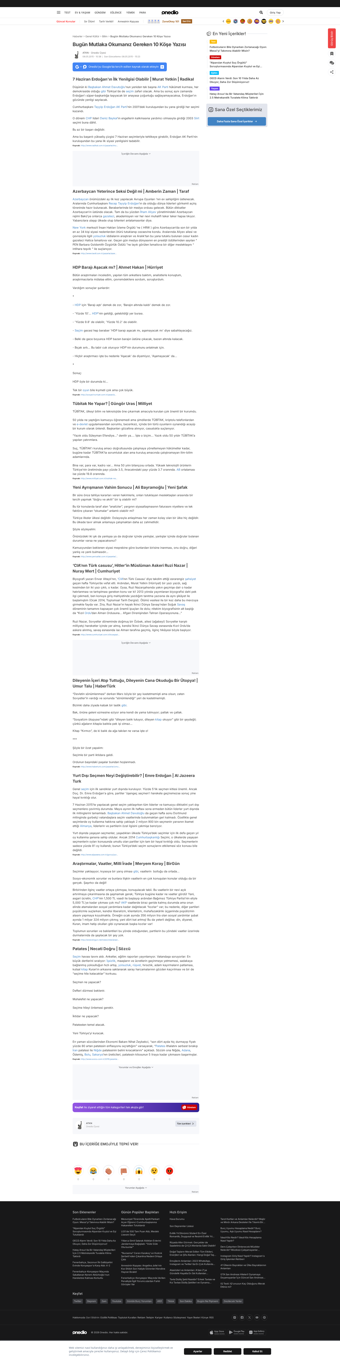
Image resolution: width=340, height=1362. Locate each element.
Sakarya (97, 1054)
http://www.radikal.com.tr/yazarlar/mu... (99, 145)
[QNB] (228, 21)
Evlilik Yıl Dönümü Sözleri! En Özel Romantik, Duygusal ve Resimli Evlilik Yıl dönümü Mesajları (191, 1236)
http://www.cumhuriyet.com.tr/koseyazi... (100, 634)
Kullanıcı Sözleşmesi (175, 1317)
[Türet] (235, 21)
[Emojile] (256, 21)
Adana (186, 1050)
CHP (89, 118)
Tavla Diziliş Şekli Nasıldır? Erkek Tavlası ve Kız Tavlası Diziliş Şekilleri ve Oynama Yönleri (192, 1282)
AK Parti (162, 87)
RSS (211, 1317)
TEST (67, 12)
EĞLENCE (115, 12)
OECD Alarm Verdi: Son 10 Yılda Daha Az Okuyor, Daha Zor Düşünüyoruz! (234, 80)
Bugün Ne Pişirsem (207, 1301)
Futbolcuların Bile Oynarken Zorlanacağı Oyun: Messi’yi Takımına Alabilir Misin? (238, 48)
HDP (78, 305)
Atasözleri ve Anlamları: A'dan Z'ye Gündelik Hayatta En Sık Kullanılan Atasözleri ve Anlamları (188, 1273)
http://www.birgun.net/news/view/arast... (100, 940)
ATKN (94, 52)
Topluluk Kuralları (127, 1317)
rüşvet (137, 965)
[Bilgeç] (242, 21)
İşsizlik (111, 961)
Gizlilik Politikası (108, 1317)
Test (213, 41)
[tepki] (78, 1170)
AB (178, 469)
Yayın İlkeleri (193, 1317)
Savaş (181, 604)
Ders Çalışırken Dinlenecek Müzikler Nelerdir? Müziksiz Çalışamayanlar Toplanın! (240, 1249)
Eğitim (214, 73)
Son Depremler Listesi (182, 1226)
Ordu (88, 613)
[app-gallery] (257, 1332)
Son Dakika (186, 1301)
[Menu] (58, 12)
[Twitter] (249, 1317)
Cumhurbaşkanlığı (148, 837)
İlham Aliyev (148, 212)
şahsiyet (190, 579)
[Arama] (261, 12)
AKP (124, 902)
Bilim (104, 36)
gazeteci (108, 216)
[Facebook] (242, 1317)
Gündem (215, 57)
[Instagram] (235, 1317)
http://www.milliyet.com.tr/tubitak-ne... (99, 478)
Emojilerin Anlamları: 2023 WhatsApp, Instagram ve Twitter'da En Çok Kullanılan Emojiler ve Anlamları (192, 1264)
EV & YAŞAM (82, 12)
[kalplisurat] (278, 21)
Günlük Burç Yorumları (139, 1301)
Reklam (141, 1317)
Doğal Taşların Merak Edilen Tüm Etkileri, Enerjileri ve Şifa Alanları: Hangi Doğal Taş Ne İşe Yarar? (192, 1254)
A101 (159, 1301)
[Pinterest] (264, 1317)
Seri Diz (187, 21)
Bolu (87, 1054)
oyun (86, 390)
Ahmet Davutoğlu (113, 87)
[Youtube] (257, 1317)
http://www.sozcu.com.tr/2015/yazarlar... (100, 1059)
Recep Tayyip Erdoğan (124, 203)
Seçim (79, 330)
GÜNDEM (100, 12)
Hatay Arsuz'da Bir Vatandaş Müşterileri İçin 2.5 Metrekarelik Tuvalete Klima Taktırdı (237, 95)
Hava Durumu (177, 1219)
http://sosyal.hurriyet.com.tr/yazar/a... (98, 394)
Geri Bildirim (92, 1317)
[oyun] (263, 21)
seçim (130, 91)
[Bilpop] (249, 21)
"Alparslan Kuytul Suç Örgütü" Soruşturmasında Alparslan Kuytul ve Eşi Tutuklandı (235, 64)
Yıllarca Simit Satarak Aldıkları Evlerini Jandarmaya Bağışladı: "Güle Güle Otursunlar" (141, 1243)
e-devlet (82, 424)
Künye (204, 1317)
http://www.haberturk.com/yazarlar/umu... (100, 766)
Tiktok (171, 1301)
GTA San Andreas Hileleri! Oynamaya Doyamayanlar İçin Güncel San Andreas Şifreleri (241, 1277)
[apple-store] (218, 1332)
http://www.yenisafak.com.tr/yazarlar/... (99, 556)
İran (75, 1050)
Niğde (98, 1050)
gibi (103, 91)
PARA (142, 12)
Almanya (86, 826)
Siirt (196, 118)
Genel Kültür (92, 36)
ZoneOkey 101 (170, 21)
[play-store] (238, 1332)
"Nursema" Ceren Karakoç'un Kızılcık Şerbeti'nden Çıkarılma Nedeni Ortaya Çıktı (141, 1256)
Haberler (78, 36)
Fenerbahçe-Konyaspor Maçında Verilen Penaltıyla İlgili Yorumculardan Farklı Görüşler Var (143, 1281)
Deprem (91, 1301)
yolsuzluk (99, 236)
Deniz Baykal (108, 118)
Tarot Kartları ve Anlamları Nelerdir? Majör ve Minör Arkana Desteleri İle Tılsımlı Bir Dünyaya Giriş (242, 1222)
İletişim (150, 1317)
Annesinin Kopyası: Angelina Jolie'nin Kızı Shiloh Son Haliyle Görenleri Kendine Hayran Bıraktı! (143, 1268)
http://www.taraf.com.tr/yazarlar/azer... (99, 253)
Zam (104, 1301)
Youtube (116, 1301)
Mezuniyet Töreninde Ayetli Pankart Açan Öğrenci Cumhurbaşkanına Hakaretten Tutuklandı (140, 1222)
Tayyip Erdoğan (104, 107)
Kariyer (159, 1317)
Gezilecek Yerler (233, 1301)
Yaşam (214, 88)
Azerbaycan (81, 199)
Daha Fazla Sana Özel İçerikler (235, 121)
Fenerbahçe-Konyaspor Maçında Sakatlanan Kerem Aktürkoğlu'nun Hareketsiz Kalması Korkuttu (91, 1274)
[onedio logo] (170, 12)
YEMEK (130, 12)
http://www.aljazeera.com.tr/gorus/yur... (99, 854)
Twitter (77, 1301)
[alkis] (270, 21)
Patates (160, 1046)
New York (79, 227)
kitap (158, 719)
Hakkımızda (79, 1317)
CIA (120, 579)
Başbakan (94, 87)
